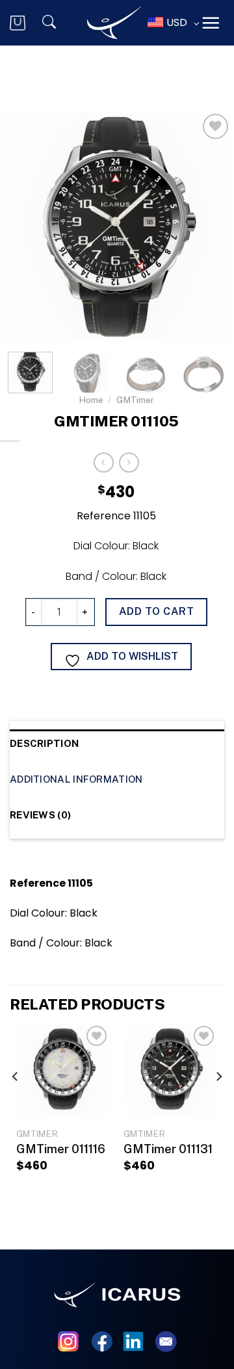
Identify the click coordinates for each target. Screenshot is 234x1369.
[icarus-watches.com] (114, 23)
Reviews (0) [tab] (40, 814)
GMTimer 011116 (60, 1149)
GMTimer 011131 (168, 1149)
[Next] (218, 1102)
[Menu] (210, 23)
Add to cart (156, 611)
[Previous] (15, 1102)
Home (91, 400)
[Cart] (25, 23)
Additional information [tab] (76, 779)
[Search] (57, 22)
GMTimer (135, 400)
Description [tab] (44, 743)
